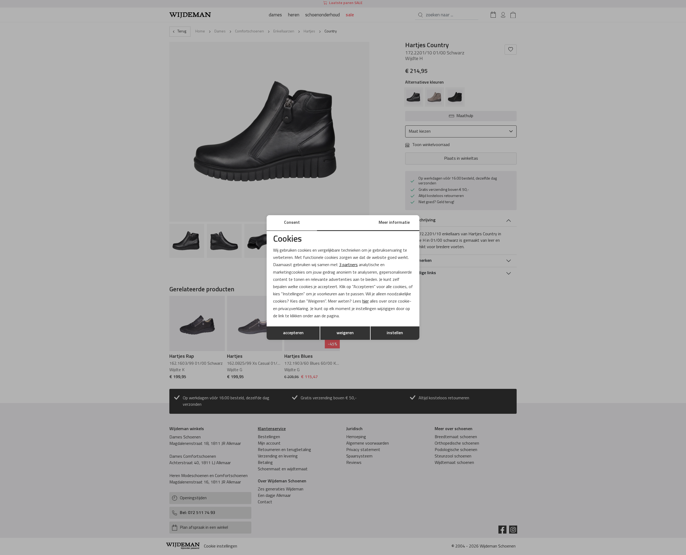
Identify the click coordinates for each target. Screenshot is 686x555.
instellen (395, 333)
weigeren (345, 333)
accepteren (293, 333)
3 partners (348, 265)
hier (365, 301)
